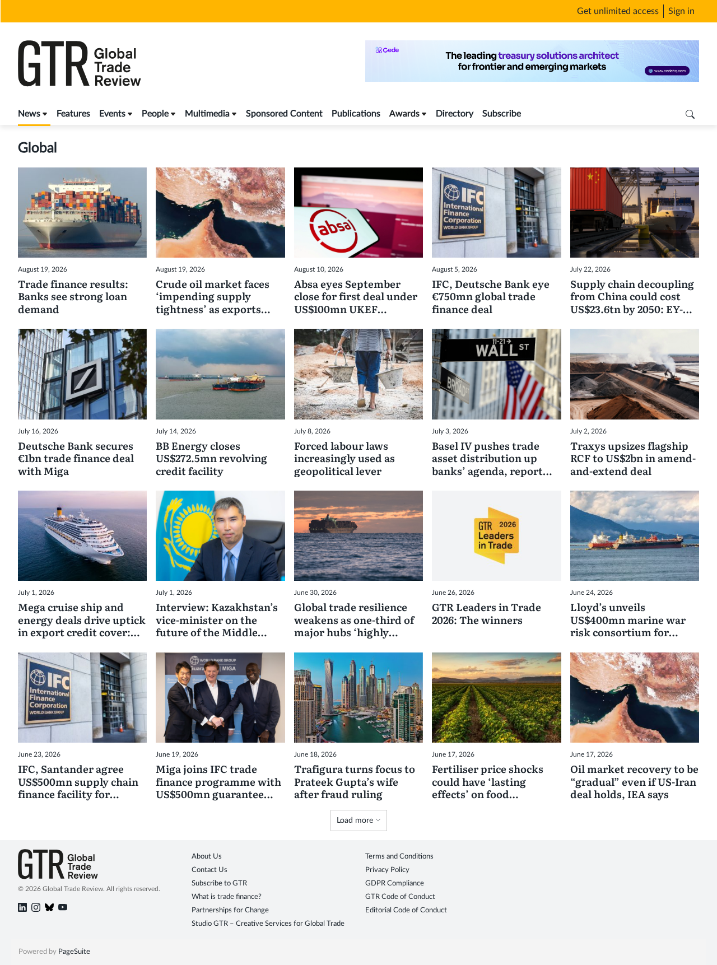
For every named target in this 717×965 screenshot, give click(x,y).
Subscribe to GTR (219, 883)
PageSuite (74, 951)
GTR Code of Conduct (400, 897)
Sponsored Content (284, 113)
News (29, 113)
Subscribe (501, 113)
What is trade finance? (227, 897)
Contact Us (209, 870)
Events (112, 113)
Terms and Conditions (399, 856)
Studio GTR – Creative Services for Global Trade (268, 923)
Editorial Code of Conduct (406, 910)
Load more (356, 820)
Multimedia (207, 113)
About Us (207, 856)
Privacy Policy (387, 870)
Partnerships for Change (230, 910)
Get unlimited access (618, 11)
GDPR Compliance (394, 883)
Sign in (681, 11)
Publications (356, 113)
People (155, 113)
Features (73, 113)
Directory (454, 113)
